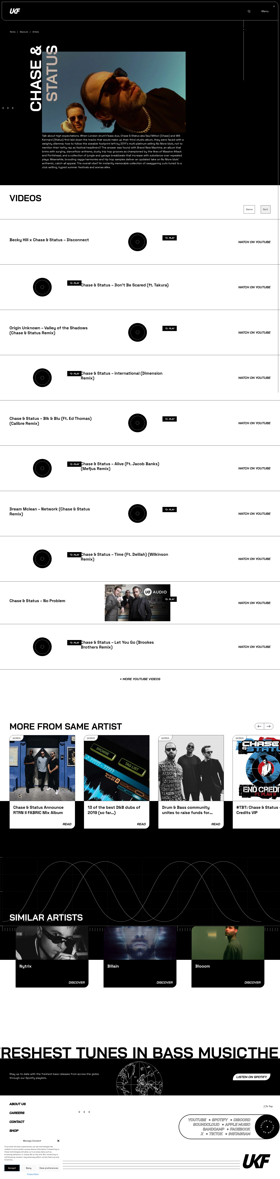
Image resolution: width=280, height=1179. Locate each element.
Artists (36, 31)
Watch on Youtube (254, 242)
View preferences (48, 1168)
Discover (24, 31)
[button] (58, 1140)
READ (67, 824)
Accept (12, 1168)
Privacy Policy (33, 1174)
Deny (28, 1168)
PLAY (171, 237)
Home (12, 31)
